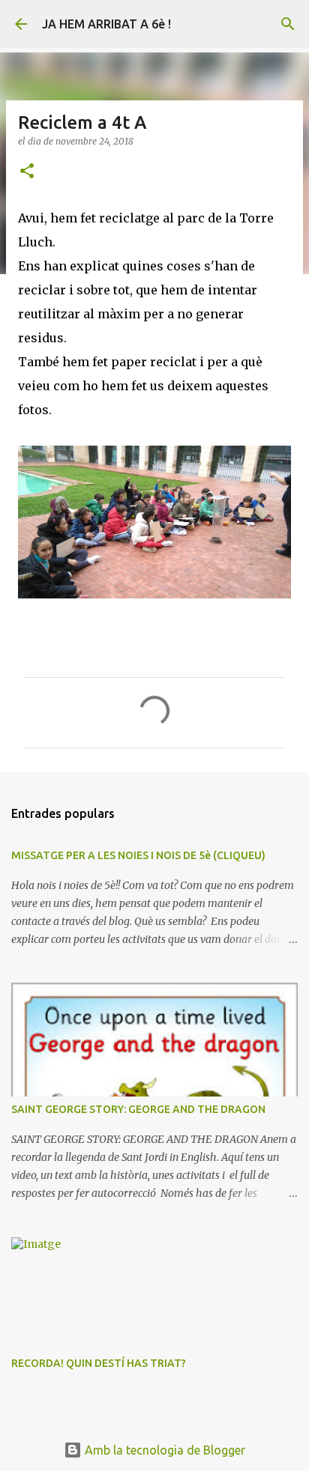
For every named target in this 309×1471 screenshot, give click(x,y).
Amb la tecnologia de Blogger (163, 1450)
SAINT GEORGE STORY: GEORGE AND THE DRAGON (138, 1109)
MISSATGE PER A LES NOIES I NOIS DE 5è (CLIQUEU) (138, 855)
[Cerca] (288, 24)
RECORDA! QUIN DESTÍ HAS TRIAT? (98, 1363)
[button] (27, 172)
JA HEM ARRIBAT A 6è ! (106, 24)
